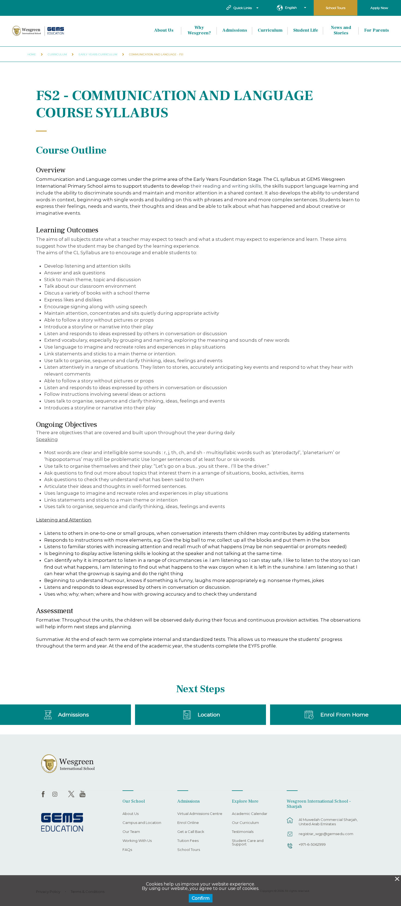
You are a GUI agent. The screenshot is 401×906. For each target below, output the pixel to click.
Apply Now (379, 8)
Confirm (201, 898)
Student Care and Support (248, 842)
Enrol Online (188, 823)
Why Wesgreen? (199, 30)
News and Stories (341, 30)
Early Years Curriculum (98, 54)
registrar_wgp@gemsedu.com (326, 834)
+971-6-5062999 (312, 844)
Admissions (234, 30)
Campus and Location (141, 823)
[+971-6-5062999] (290, 848)
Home (32, 54)
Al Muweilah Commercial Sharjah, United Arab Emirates (328, 821)
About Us (163, 30)
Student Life (305, 30)
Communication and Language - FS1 (156, 54)
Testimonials (242, 832)
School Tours (335, 8)
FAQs (127, 850)
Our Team (131, 832)
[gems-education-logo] (62, 822)
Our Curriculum (245, 823)
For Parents (376, 30)
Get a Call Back (190, 832)
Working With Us (137, 841)
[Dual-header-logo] (38, 31)
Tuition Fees (188, 841)
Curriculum (270, 30)
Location (208, 714)
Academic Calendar (249, 814)
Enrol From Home (344, 714)
